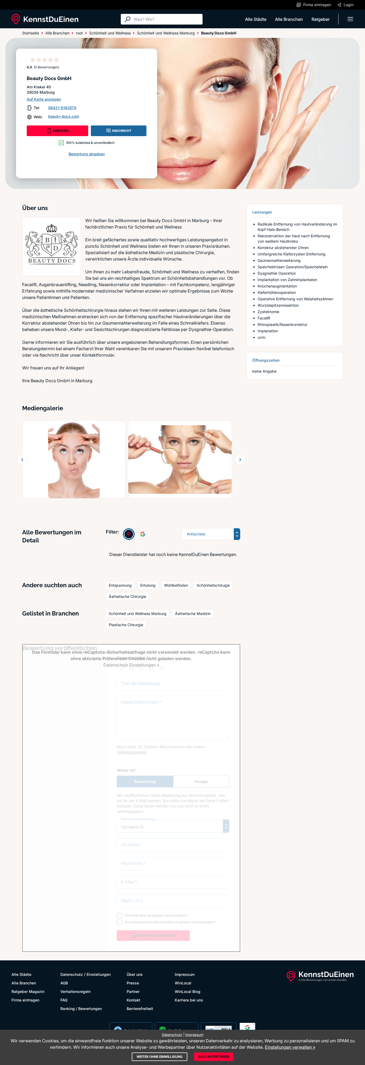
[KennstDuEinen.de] (44, 19)
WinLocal (183, 983)
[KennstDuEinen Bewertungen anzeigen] (129, 534)
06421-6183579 (62, 107)
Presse (133, 983)
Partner (133, 991)
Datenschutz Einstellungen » (131, 665)
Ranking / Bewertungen (81, 1008)
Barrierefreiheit (140, 1008)
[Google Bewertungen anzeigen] (142, 534)
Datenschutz (71, 974)
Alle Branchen (289, 19)
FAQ (64, 1000)
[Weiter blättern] (240, 459)
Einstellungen (99, 974)
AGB (64, 983)
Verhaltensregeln (75, 991)
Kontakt (133, 1000)
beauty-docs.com (63, 116)
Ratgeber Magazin (27, 991)
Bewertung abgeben (87, 154)
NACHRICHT (121, 131)
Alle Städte (255, 19)
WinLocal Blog (187, 991)
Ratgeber (321, 19)
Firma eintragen (25, 1000)
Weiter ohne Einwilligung (160, 1057)
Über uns (135, 974)
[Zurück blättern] (22, 459)
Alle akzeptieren (213, 1057)
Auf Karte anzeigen (44, 99)
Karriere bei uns (189, 1000)
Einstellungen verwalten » (290, 1047)
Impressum (185, 974)
